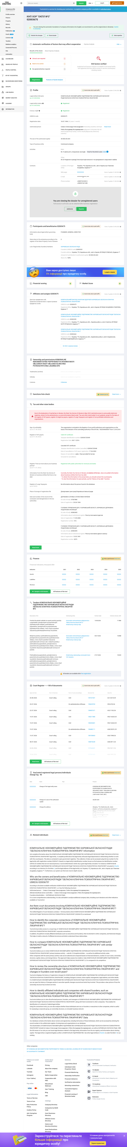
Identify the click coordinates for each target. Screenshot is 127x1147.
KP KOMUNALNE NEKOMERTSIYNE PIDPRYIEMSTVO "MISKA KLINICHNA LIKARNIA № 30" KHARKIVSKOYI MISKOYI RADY (64, 1049)
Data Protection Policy (32, 1106)
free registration (86, 673)
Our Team (48, 1072)
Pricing (47, 1065)
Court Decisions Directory (50, 1114)
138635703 (91, 704)
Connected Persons (11, 47)
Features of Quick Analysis (54, 80)
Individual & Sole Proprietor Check (70, 1068)
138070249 (91, 742)
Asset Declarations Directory (51, 1130)
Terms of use (31, 1101)
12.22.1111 (33, 799)
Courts (9, 34)
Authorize (70, 209)
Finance (8, 17)
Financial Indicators (71, 1079)
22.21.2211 (33, 807)
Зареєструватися (97, 1143)
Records (8, 27)
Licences (9, 37)
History (8, 24)
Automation (9, 54)
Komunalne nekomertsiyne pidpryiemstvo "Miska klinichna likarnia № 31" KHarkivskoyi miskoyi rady (77, 622)
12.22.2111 (33, 786)
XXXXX (64, 574)
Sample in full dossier (41, 591)
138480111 (91, 729)
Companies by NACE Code (51, 1109)
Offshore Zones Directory (50, 1120)
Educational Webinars (49, 1085)
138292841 (91, 723)
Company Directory (51, 1104)
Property (8, 21)
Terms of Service (32, 1098)
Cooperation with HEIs (50, 1079)
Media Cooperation (51, 1075)
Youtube (29, 1072)
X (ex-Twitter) (31, 1078)
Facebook (30, 1065)
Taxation (8, 41)
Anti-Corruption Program (32, 1114)
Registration (118, 3)
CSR (46, 1096)
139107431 (91, 698)
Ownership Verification (72, 1075)
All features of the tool (60, 591)
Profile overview (10, 14)
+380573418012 (82, 181)
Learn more (110, 272)
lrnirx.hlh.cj (80, 172)
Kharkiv (116, 866)
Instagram (30, 1075)
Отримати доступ (103, 394)
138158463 (91, 735)
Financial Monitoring (71, 1072)
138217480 (91, 717)
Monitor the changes (36, 35)
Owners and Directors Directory (51, 1125)
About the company (51, 1068)
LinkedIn (29, 1068)
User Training (49, 1089)
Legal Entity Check (71, 1063)
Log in (102, 3)
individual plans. (106, 9)
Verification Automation (72, 1082)
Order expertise (118, 35)
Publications (10, 31)
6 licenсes (64, 382)
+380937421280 (82, 183)
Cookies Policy (31, 1110)
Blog (46, 1092)
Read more (107, 127)
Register (81, 209)
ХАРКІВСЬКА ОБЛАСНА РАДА (70, 246)
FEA (7, 51)
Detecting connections (72, 1085)
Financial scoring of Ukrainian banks (71, 1095)
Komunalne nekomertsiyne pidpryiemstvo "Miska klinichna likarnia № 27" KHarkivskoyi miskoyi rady (77, 638)
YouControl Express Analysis (71, 1090)
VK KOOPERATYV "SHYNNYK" (36, 1051)
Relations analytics (11, 44)
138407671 (91, 710)
